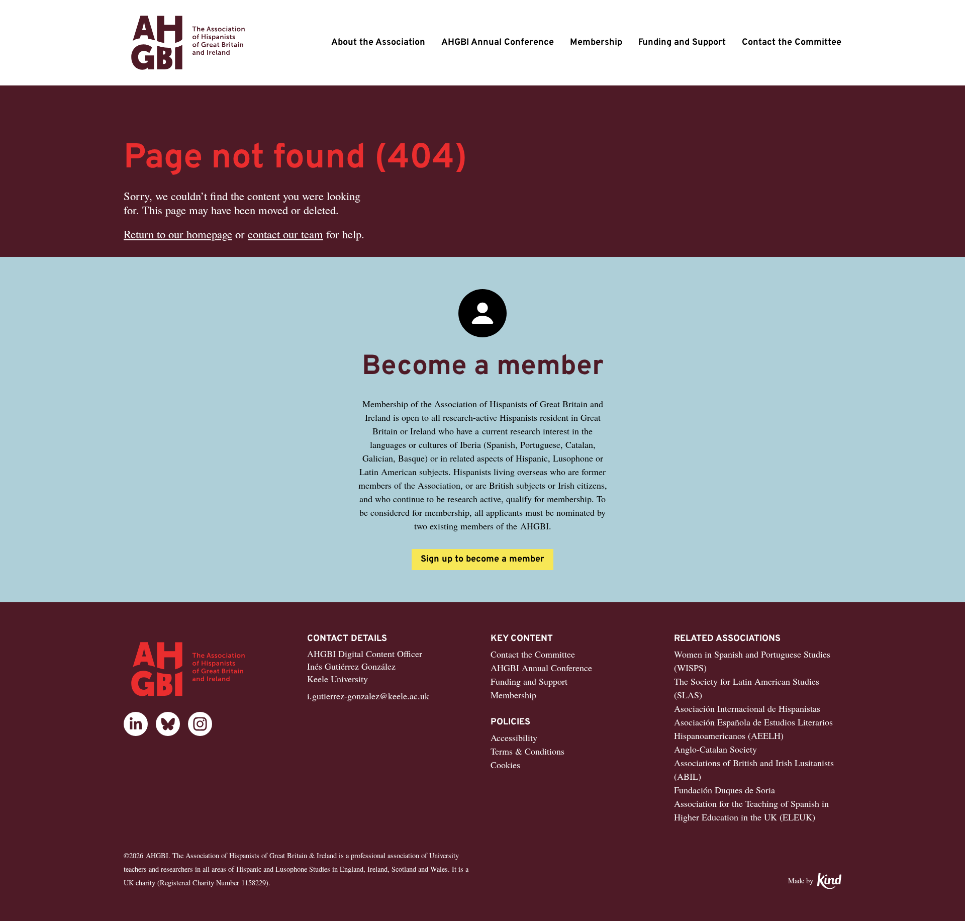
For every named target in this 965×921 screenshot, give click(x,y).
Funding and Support (682, 42)
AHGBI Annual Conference (497, 42)
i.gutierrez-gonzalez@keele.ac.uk (368, 696)
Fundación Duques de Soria (724, 790)
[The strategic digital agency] (829, 881)
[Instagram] (200, 724)
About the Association (378, 42)
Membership (596, 42)
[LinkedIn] (136, 724)
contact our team (285, 233)
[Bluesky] (168, 724)
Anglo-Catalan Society (715, 749)
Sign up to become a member (482, 559)
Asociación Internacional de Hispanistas (747, 708)
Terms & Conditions (527, 751)
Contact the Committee (791, 42)
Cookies (505, 765)
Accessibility (514, 737)
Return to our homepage (178, 233)
